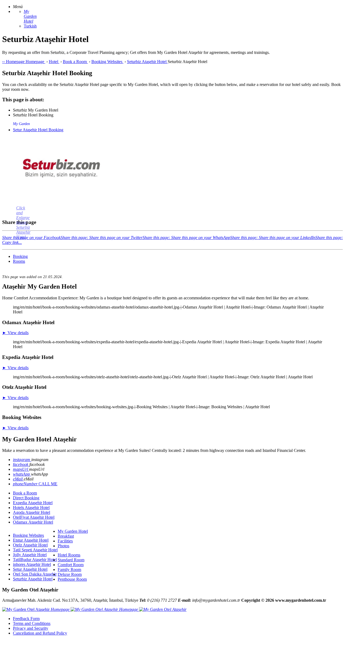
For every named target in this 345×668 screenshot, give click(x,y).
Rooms (19, 261)
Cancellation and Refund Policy (40, 633)
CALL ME (48, 484)
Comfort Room (71, 564)
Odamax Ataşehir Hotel (33, 522)
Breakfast (66, 536)
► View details (15, 332)
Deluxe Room (70, 574)
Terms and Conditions (31, 623)
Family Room (69, 569)
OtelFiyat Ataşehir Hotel (33, 517)
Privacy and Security (30, 628)
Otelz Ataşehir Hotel (30, 545)
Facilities (65, 541)
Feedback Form (26, 618)
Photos (63, 546)
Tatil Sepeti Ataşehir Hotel (35, 550)
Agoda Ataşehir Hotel (31, 512)
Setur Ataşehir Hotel (30, 569)
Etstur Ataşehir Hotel (31, 540)
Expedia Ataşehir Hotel (33, 502)
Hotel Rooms (69, 555)
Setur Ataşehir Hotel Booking (38, 129)
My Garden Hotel (73, 531)
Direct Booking (26, 498)
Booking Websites (28, 535)
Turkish (30, 26)
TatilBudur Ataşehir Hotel (35, 559)
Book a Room (25, 493)
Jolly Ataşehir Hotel (30, 554)
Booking (20, 256)
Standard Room (71, 560)
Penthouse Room (72, 579)
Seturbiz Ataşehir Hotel (33, 579)
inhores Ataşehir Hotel (32, 564)
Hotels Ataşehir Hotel (31, 507)
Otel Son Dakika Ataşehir (35, 574)
